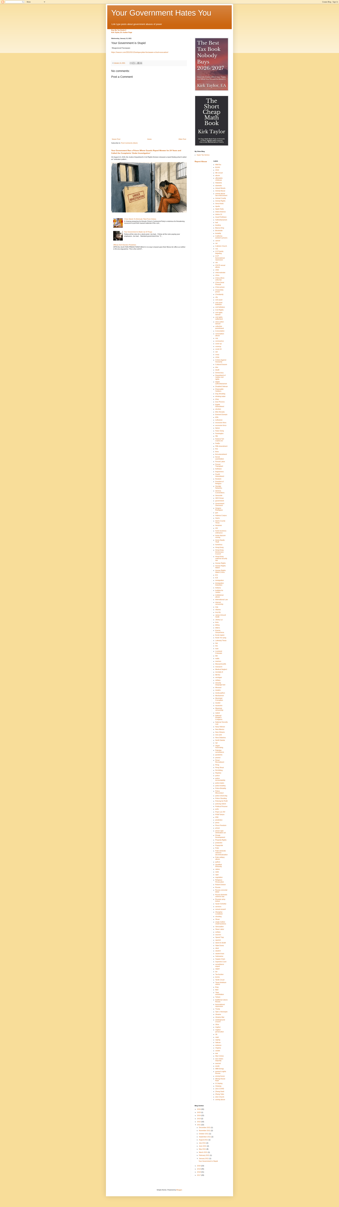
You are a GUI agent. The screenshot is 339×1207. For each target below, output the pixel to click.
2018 (199, 1172)
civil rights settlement (219, 318)
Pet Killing (219, 770)
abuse (217, 175)
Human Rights (220, 563)
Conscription (219, 331)
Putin (217, 848)
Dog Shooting (220, 394)
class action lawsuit (219, 323)
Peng (217, 765)
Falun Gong (219, 431)
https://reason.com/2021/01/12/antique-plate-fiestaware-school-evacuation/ (139, 52)
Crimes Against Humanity (220, 361)
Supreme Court (220, 962)
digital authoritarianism (221, 383)
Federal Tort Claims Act (219, 440)
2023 (199, 1119)
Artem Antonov (220, 212)
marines (218, 661)
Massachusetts (220, 664)
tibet (216, 990)
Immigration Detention (219, 584)
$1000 (217, 167)
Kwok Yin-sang (220, 638)
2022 (199, 1122)
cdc (216, 262)
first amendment (221, 454)
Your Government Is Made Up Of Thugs (138, 232)
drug (217, 399)
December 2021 (205, 1127)
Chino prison (220, 287)
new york (218, 735)
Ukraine (218, 1014)
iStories (218, 610)
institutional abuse (219, 596)
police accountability (220, 779)
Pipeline (218, 773)
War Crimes (219, 1056)
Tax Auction (219, 974)
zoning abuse (220, 1100)
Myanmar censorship (219, 709)
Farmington (219, 433)
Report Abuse (201, 161)
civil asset (218, 300)
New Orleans (220, 732)
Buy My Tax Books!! (118, 30)
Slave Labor (219, 929)
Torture (217, 997)
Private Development (220, 836)
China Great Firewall (219, 283)
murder (217, 703)
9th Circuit (219, 173)
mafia (217, 658)
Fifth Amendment (221, 446)
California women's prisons (221, 237)
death (217, 370)
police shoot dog (221, 796)
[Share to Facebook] (138, 63)
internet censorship (219, 603)
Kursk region (219, 635)
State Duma (219, 945)
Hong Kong (219, 547)
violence (218, 1045)
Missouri (218, 687)
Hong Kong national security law (221, 558)
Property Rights (220, 840)
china (217, 275)
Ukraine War (219, 1017)
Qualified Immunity (218, 865)
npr (216, 743)
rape (217, 875)
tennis (217, 977)
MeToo (217, 675)
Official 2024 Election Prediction (124, 245)
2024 (217, 170)
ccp (216, 249)
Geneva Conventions (219, 492)
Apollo (217, 206)
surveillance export (219, 965)
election (218, 409)
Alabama (218, 183)
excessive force (220, 425)
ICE (216, 578)
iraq (216, 607)
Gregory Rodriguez (219, 509)
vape (217, 1037)
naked (217, 713)
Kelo (217, 622)
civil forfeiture (220, 307)
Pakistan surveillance (219, 751)
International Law (221, 600)
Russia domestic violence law (221, 895)
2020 (199, 1166)
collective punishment (219, 327)
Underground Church (220, 1021)
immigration (219, 580)
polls (217, 809)
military (217, 680)
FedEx (217, 443)
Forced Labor (220, 462)
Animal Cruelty (220, 198)
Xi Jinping (218, 1083)
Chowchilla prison (219, 291)
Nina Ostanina (220, 738)
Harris (217, 518)
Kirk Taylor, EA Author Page (121, 32)
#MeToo (218, 165)
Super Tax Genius (203, 155)
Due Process (220, 402)
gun (216, 513)
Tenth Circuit (219, 980)
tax (216, 972)
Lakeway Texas (220, 640)
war (216, 1053)
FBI (216, 436)
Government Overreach (219, 504)
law (216, 643)
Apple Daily (219, 209)
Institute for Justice (219, 591)
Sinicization (219, 927)
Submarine (219, 956)
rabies (217, 869)
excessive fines (220, 423)
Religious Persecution (219, 881)
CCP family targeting (219, 252)
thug (216, 987)
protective (218, 843)
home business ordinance (220, 532)
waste (217, 1066)
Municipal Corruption (219, 699)
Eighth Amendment (219, 405)
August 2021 (203, 1140)
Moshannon (219, 696)
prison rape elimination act (220, 832)
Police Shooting (221, 798)
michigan (218, 677)
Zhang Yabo (219, 1094)
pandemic (218, 755)
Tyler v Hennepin (221, 1012)
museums (218, 705)
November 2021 (205, 1131)
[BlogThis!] (133, 63)
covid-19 (218, 349)
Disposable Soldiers (219, 390)
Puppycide (219, 845)
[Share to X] (136, 63)
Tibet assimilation (219, 993)
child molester (220, 273)
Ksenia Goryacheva (219, 631)
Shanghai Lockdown (219, 913)
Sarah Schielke (220, 904)
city (216, 297)
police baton (219, 783)
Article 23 (218, 214)
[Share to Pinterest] (141, 63)
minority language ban (220, 684)
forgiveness (219, 472)
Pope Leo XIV (220, 812)
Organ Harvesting (219, 746)
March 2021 (203, 1152)
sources (218, 935)
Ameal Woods (220, 188)
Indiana (218, 588)
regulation (219, 877)
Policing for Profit (221, 801)
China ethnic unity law (219, 279)
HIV (216, 528)
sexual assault (220, 909)
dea (216, 367)
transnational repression (220, 1005)
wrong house (220, 1076)
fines (217, 452)
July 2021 (202, 1143)
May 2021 (202, 1149)
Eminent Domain (221, 414)
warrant (218, 1063)
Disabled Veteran (221, 386)
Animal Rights (220, 201)
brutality (218, 233)
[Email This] (131, 63)
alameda (218, 185)
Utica (217, 1024)
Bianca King (219, 228)
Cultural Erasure (221, 364)
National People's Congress (218, 717)
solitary (217, 932)
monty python (220, 693)
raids (217, 872)
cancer (217, 241)
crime (217, 357)
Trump (217, 1009)
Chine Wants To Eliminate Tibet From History (140, 219)
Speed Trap (219, 937)
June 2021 (203, 1146)
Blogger (179, 1190)
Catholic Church (221, 246)
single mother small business (220, 923)
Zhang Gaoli (219, 1091)
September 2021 (205, 1137)
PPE (216, 817)
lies (216, 646)
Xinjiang (218, 1086)
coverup (218, 346)
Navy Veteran (220, 727)
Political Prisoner (221, 806)
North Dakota (220, 740)
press (217, 823)
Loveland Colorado (218, 652)
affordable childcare (219, 179)
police (217, 776)
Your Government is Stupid (208, 1161)
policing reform (220, 804)
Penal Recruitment (219, 761)
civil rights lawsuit (218, 313)
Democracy (219, 373)
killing (217, 625)
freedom (218, 479)
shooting (218, 916)
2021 (199, 1125)
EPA (216, 417)
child (217, 270)
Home (149, 139)
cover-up (218, 344)
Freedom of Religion (219, 482)
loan (216, 649)
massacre (218, 667)
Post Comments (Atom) (129, 143)
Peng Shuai (219, 767)
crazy (217, 354)
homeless (218, 545)
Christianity (219, 294)
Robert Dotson (220, 885)
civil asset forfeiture (218, 303)
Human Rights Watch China (220, 571)
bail (216, 222)
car (216, 243)
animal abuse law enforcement (221, 194)
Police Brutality (220, 788)
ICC (216, 575)
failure (217, 428)
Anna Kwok (219, 203)
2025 (199, 1112)
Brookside (219, 231)
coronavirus (219, 341)
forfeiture (218, 469)
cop (216, 338)
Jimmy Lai (219, 620)
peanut (217, 758)
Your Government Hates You (161, 12)
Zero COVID (219, 1089)
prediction (218, 820)
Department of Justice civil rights (220, 377)
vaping (217, 1040)
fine (216, 449)
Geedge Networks (218, 487)
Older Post (182, 139)
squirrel (218, 940)
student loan (219, 954)
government (219, 501)
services (218, 907)
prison (217, 828)
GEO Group (219, 498)
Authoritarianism (221, 220)
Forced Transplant (219, 465)
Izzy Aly (218, 612)
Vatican (218, 1042)
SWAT (217, 969)
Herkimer (218, 525)
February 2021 (204, 1155)
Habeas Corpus (221, 515)
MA (216, 656)
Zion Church (219, 1097)
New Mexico (219, 729)
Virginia (218, 1048)
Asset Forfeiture (221, 217)
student (218, 951)
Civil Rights (219, 310)
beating (218, 225)
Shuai (217, 919)
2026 (199, 1109)
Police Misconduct (219, 792)
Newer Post (116, 139)
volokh (217, 1051)
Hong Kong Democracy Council (219, 552)
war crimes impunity (219, 1060)
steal (217, 948)
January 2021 (204, 1158)
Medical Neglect (221, 669)
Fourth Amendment (219, 475)
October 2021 (204, 1134)
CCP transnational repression (220, 258)
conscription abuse (219, 335)
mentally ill (219, 672)
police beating (220, 786)
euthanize (218, 420)
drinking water (220, 396)
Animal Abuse (220, 191)
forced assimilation (219, 458)
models (218, 690)
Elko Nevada (220, 412)
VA (216, 1034)
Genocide (218, 495)
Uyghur (218, 1027)
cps (216, 352)
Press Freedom (220, 825)
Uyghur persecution (219, 1031)
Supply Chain (220, 959)
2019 (199, 1169)
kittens (217, 628)
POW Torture (219, 814)
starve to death (220, 943)
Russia (217, 887)
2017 (199, 1175)
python (217, 862)
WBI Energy (219, 1069)
